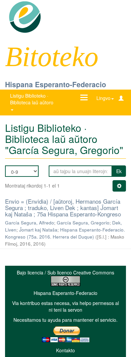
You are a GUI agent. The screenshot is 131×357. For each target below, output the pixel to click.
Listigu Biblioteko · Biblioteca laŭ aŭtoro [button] (32, 99)
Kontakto (65, 350)
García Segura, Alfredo (29, 222)
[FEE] (24, 16)
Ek (119, 171)
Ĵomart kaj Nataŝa (38, 229)
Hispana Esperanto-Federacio (55, 84)
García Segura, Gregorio (83, 222)
